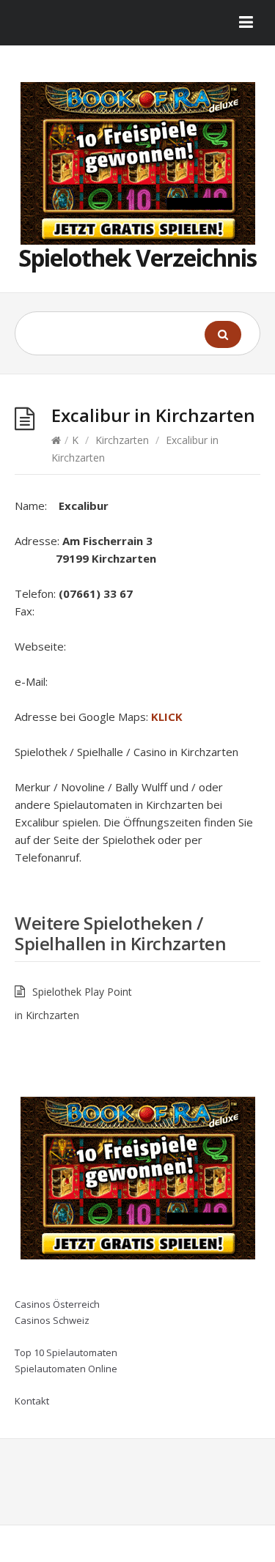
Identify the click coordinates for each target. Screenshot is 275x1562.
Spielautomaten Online (66, 1368)
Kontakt (32, 1400)
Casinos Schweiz (52, 1320)
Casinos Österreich (57, 1304)
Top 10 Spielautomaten (66, 1352)
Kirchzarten (122, 440)
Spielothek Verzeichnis (137, 257)
